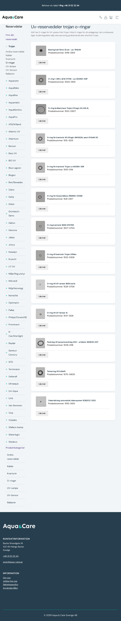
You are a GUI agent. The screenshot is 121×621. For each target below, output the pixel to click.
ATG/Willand (15, 124)
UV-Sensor (12, 495)
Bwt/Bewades (16, 182)
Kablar (10, 466)
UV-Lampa (12, 488)
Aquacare (14, 80)
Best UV (13, 153)
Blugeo (12, 175)
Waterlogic (14, 434)
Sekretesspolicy (10, 584)
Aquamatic (14, 102)
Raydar (12, 343)
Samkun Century (13, 352)
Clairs (11, 189)
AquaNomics (15, 109)
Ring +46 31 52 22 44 (69, 5)
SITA (11, 361)
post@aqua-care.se (13, 562)
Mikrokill (13, 281)
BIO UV (12, 160)
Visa (11, 412)
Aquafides (14, 88)
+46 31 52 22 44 (10, 556)
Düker (12, 204)
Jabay (12, 237)
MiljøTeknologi (16, 288)
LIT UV (12, 266)
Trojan (12, 46)
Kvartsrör (12, 473)
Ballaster (11, 502)
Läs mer (42, 62)
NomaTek (13, 295)
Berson (12, 146)
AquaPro (13, 117)
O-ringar (11, 480)
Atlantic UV (14, 131)
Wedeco (13, 441)
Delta (11, 196)
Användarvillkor (10, 588)
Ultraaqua (13, 383)
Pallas (11, 310)
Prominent (14, 324)
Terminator (14, 369)
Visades (13, 420)
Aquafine (13, 95)
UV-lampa (11, 66)
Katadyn (13, 252)
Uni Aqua (13, 391)
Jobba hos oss (10, 581)
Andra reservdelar (13, 456)
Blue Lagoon (15, 167)
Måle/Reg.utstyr (17, 273)
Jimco (12, 244)
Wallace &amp (16, 427)
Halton (12, 223)
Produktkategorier (15, 447)
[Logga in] (106, 17)
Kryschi (12, 259)
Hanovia (13, 230)
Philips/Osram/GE (18, 317)
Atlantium (13, 138)
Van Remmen (15, 405)
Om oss (6, 577)
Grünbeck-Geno (14, 213)
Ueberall (13, 376)
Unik (11, 398)
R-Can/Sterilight (16, 334)
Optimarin (14, 302)
